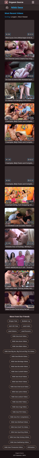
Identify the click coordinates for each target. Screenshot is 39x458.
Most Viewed (22, 17)
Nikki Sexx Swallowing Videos (19, 442)
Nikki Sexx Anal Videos (19, 336)
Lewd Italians (12, 331)
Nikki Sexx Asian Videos (19, 341)
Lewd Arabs (26, 326)
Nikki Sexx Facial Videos (19, 376)
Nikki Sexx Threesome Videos (13, 447)
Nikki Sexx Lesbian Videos (19, 397)
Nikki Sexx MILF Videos (19, 402)
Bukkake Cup (26, 321)
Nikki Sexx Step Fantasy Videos (19, 437)
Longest (14, 17)
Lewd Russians (26, 331)
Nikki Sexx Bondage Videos (19, 361)
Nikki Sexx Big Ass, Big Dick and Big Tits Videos (19, 351)
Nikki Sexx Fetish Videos (19, 381)
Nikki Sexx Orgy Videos (19, 407)
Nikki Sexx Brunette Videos (19, 366)
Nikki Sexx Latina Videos (19, 392)
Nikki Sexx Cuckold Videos (19, 371)
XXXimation (31, 447)
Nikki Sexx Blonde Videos (19, 356)
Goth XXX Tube (13, 326)
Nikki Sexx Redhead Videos (19, 422)
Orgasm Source (16, 2)
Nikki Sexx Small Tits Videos (19, 427)
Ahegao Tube (13, 321)
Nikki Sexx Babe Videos (19, 346)
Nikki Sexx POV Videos (19, 412)
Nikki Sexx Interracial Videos (19, 387)
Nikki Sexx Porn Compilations (19, 417)
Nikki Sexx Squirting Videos (19, 432)
